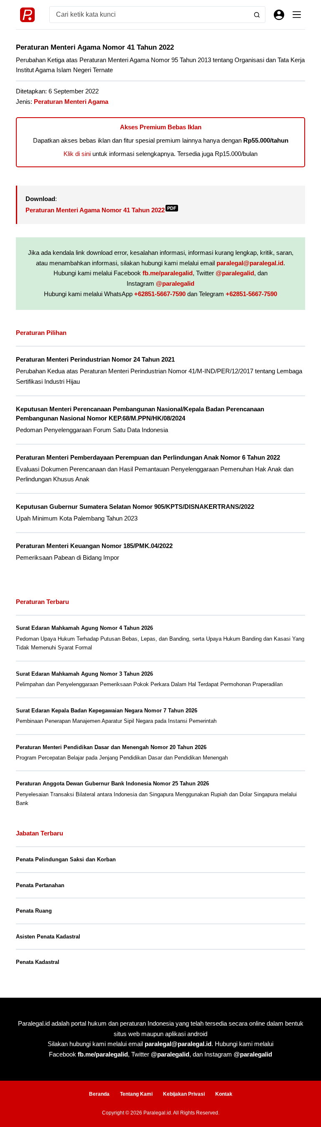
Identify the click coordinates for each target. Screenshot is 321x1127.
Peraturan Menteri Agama (71, 101)
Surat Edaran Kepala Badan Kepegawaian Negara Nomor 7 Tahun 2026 (106, 710)
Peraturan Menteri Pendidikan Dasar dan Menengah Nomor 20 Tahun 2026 (111, 747)
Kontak (223, 1094)
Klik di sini (77, 153)
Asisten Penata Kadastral (48, 936)
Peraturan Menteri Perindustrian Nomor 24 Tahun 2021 (95, 359)
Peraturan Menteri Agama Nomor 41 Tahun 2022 (100, 210)
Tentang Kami (136, 1094)
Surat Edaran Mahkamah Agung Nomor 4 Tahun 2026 (84, 628)
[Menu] (297, 14)
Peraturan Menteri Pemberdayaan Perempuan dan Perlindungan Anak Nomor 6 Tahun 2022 (148, 457)
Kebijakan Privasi (184, 1094)
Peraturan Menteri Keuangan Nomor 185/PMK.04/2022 (94, 546)
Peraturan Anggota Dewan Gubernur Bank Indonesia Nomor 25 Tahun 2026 (112, 783)
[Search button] (257, 15)
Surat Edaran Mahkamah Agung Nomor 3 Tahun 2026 (84, 674)
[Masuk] (279, 15)
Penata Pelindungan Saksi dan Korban (66, 859)
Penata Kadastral (37, 962)
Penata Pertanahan (40, 885)
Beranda (99, 1094)
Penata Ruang (34, 911)
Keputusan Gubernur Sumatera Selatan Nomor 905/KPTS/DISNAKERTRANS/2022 (135, 506)
